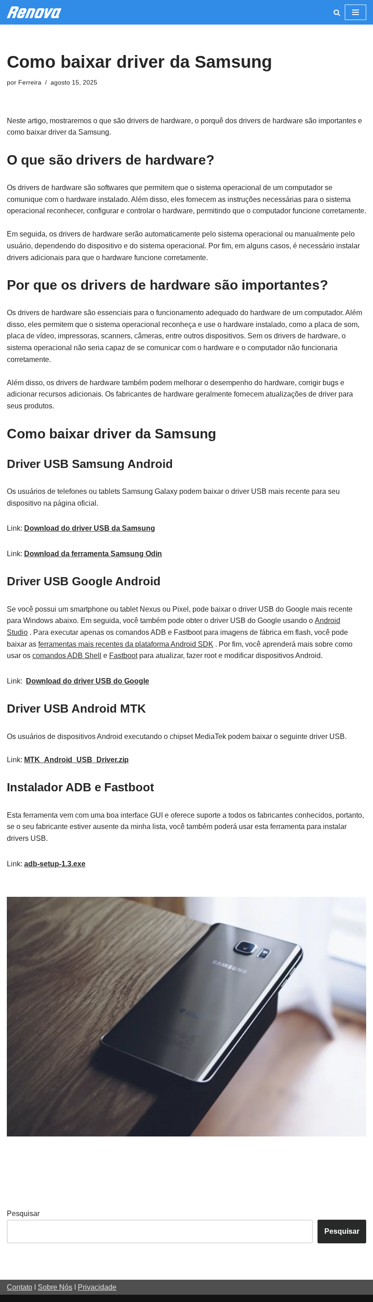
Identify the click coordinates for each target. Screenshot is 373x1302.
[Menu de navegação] (355, 12)
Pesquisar (23, 1213)
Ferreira (29, 82)
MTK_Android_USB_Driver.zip (76, 760)
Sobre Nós (55, 1287)
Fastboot (123, 655)
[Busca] (336, 12)
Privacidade (97, 1287)
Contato (19, 1287)
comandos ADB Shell (66, 655)
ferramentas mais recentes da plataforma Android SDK (125, 644)
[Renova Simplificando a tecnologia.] (34, 12)
